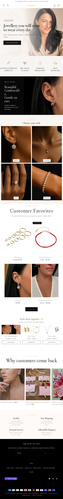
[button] (4, 5)
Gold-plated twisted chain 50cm (45, 300)
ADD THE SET (11, 342)
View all (31, 309)
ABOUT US (28, 468)
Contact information (37, 495)
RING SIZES (37, 468)
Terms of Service (53, 493)
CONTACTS (19, 468)
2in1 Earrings (18, 300)
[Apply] (46, 453)
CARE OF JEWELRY (49, 468)
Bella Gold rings (18, 257)
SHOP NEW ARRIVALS (12, 42)
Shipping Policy (26, 495)
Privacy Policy (43, 493)
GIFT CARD (10, 468)
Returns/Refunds (33, 493)
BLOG (31, 472)
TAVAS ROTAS (13, 493)
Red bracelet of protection (45, 257)
